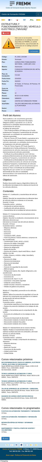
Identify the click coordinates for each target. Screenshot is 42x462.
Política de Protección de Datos (25, 455)
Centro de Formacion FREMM (12, 449)
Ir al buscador (34, 51)
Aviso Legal (10, 455)
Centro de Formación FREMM (13, 14)
